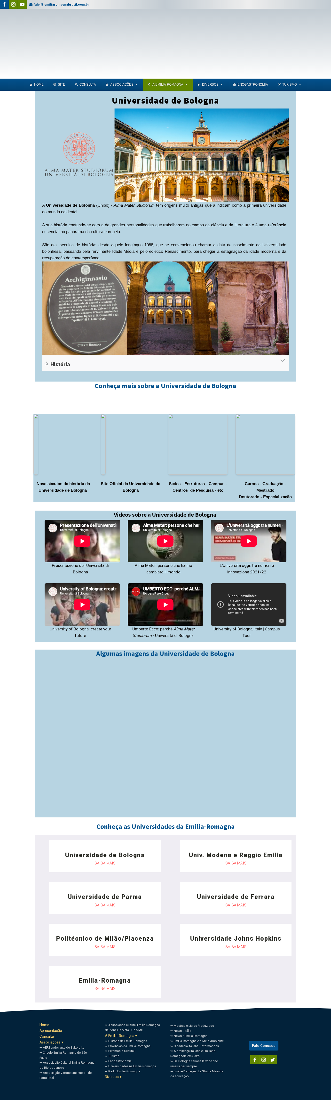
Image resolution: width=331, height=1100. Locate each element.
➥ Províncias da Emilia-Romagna (127, 1046)
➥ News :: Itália (180, 1031)
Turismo (289, 84)
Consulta (46, 1036)
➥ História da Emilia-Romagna (126, 1041)
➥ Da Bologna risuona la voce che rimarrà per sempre (194, 1063)
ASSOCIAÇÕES (122, 84)
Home (39, 84)
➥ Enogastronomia (118, 1061)
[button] (136, 85)
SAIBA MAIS (105, 863)
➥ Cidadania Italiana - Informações (194, 1046)
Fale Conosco (264, 1045)
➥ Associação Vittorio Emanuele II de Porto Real (65, 1075)
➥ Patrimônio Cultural (119, 1051)
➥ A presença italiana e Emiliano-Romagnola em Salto (193, 1053)
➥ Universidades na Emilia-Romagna (130, 1066)
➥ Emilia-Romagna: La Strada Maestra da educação (196, 1073)
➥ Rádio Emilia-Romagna (122, 1071)
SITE (61, 84)
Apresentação (50, 1030)
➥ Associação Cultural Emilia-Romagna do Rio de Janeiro (67, 1065)
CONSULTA (87, 84)
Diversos (210, 84)
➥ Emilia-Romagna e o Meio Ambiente (197, 1041)
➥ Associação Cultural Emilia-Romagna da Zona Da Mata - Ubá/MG (132, 1027)
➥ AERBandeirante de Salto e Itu (61, 1047)
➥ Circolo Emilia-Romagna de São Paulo (63, 1055)
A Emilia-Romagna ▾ (121, 1036)
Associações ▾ (51, 1042)
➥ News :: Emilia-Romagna (188, 1036)
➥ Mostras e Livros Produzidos (192, 1025)
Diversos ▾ (113, 1077)
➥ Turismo (112, 1056)
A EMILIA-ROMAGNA (167, 84)
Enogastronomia (252, 84)
